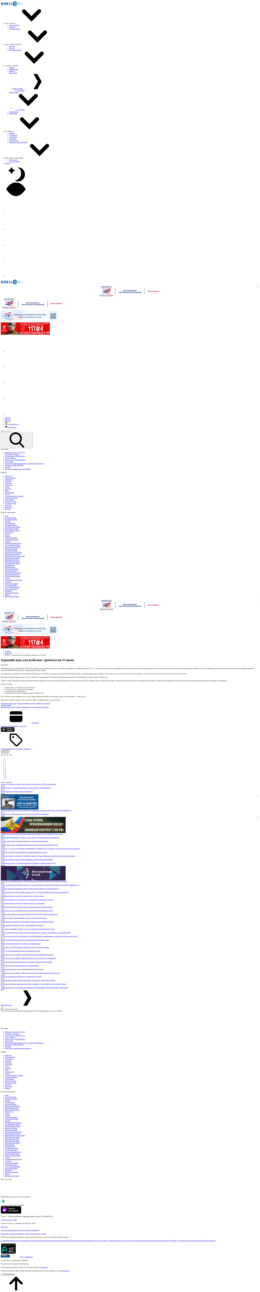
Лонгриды (12, 139)
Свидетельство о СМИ (9, 1220)
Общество (8, 476)
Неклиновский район (12, 563)
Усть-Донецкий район (12, 587)
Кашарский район (11, 551)
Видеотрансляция (15, 50)
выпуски (12, 46)
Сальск (7, 578)
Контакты (4, 1227)
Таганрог (8, 582)
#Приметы (27, 749)
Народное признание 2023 (18, 142)
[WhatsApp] (7, 755)
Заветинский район (11, 540)
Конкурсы (8, 507)
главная (11, 67)
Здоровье (8, 481)
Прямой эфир (13, 69)
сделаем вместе (13, 424)
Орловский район (11, 571)
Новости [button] (8, 419)
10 (5, 777)
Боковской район (11, 525)
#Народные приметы (16, 749)
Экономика (9, 480)
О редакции (13, 137)
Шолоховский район (12, 596)
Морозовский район (12, 560)
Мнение (7, 509)
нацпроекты (12, 427)
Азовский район (10, 518)
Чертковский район (11, 593)
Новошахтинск (10, 567)
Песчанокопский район (13, 573)
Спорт (7, 487)
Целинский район (11, 589)
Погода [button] (7, 421)
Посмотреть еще (6, 1005)
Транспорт (8, 485)
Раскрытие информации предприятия (18, 469)
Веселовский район (11, 529)
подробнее (43, 1267)
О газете (12, 27)
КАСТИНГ (21, 90)
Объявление (13, 113)
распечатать (5, 751)
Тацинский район (11, 585)
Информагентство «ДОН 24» (15, 452)
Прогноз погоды (10, 501)
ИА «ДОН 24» (21, 726)
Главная (7, 651)
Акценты (8, 505)
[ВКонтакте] (2, 755)
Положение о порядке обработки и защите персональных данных (23, 1234)
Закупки (8, 467)
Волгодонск (9, 532)
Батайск (7, 521)
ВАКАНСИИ (18, 89)
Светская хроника (11, 498)
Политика (8, 483)
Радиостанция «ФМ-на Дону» (15, 456)
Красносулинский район (13, 552)
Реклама (8, 163)
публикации (13, 135)
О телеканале (13, 112)
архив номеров (14, 25)
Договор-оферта (14, 29)
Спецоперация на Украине (14, 496)
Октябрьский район (12, 569)
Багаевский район (11, 519)
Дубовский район (11, 538)
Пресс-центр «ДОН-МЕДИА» (15, 460)
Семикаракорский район (13, 580)
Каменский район (11, 549)
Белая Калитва (10, 523)
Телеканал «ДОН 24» (12, 454)
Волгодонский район (12, 530)
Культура (8, 489)
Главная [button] (7, 417)
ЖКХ (7, 490)
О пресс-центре (14, 162)
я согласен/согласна (8, 1274)
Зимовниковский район (13, 543)
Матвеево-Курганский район (15, 556)
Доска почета (13, 140)
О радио (12, 48)
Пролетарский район (12, 574)
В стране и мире (10, 503)
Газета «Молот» (10, 458)
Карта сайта (9, 462)
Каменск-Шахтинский (12, 547)
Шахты (7, 595)
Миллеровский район (12, 558)
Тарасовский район (11, 584)
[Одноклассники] (5, 755)
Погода (7, 494)
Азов (6, 516)
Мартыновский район (12, 554)
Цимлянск (8, 591)
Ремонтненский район (12, 576)
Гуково (7, 534)
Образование (9, 492)
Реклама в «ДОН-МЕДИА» (14, 465)
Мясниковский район (12, 562)
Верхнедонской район (12, 527)
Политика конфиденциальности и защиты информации (24, 463)
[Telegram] (10, 755)
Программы (13, 73)
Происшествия (10, 478)
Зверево (7, 541)
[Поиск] (17, 440)
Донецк (7, 536)
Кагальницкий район (12, 545)
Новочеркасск (10, 565)
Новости (12, 71)
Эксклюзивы (9, 500)
